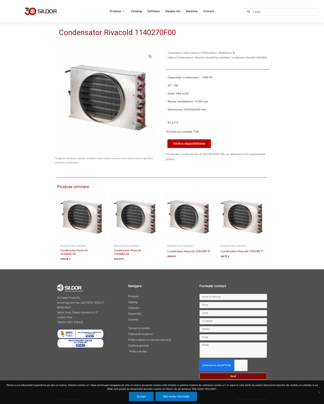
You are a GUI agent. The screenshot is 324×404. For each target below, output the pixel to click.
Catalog (136, 11)
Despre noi (173, 11)
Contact (208, 11)
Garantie (192, 11)
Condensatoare (185, 57)
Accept (141, 396)
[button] (150, 56)
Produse (115, 11)
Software (153, 11)
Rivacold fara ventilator (218, 57)
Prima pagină (174, 52)
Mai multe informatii (176, 396)
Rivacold (199, 57)
